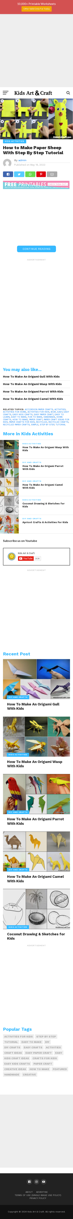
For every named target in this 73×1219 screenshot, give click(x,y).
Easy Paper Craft (43, 414)
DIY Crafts (12, 1047)
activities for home (14, 412)
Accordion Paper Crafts (39, 409)
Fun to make (35, 417)
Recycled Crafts (58, 422)
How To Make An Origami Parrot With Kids (33, 391)
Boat (53, 412)
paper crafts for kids (22, 422)
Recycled (41, 422)
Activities (60, 409)
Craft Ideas (13, 1052)
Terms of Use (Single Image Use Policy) (38, 1195)
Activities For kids (38, 412)
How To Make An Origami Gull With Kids (31, 376)
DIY (47, 1041)
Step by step (47, 424)
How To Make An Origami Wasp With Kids (32, 384)
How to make (20, 419)
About (29, 1192)
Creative (29, 1074)
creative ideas (15, 1069)
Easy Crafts (33, 1047)
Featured (60, 1069)
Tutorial (61, 424)
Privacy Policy (38, 1198)
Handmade (49, 417)
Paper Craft (35, 419)
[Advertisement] (36, 50)
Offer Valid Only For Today (36, 8)
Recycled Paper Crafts (16, 424)
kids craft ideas (16, 1058)
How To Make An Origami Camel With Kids (33, 399)
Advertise (42, 1192)
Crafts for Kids (45, 1058)
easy (59, 412)
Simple (35, 424)
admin (22, 160)
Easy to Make (19, 417)
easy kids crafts (23, 414)
